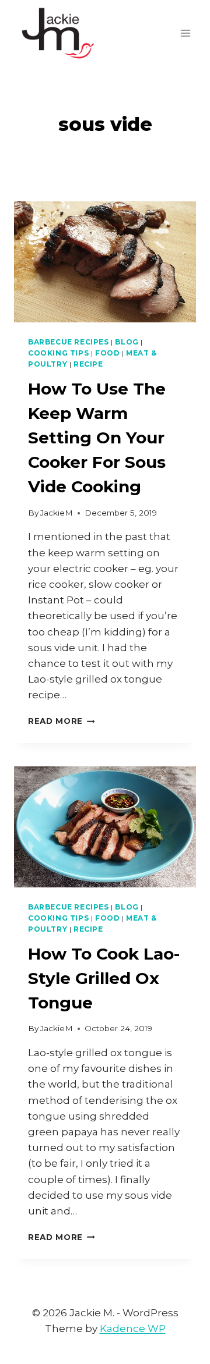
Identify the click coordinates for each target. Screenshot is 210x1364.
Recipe (88, 364)
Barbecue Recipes (68, 342)
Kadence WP (133, 1328)
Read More (61, 721)
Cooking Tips (58, 353)
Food (107, 353)
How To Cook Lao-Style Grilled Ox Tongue (104, 978)
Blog (126, 342)
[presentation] (105, 261)
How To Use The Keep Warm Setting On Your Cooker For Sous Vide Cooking (97, 437)
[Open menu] (185, 33)
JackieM (56, 512)
